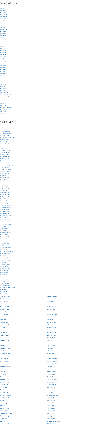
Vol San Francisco (4, 251)
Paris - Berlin (3, 371)
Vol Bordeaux (3, 160)
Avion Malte (2, 118)
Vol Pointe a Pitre (4, 241)
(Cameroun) (7, 285)
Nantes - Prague (4, 403)
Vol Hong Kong (3, 190)
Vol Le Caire (2, 196)
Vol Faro (2, 179)
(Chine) (8, 190)
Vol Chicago (2, 171)
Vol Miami (2, 220)
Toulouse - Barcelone (52, 361)
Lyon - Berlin (3, 374)
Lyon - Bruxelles (51, 387)
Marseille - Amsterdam (52, 338)
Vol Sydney (2, 260)
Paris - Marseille (51, 366)
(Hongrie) (8, 163)
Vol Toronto (2, 268)
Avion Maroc (3, 8)
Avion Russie (3, 82)
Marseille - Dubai (51, 424)
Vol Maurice (2, 215)
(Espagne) (7, 131)
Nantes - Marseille (4, 364)
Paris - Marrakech (51, 351)
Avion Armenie (3, 113)
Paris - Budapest (51, 400)
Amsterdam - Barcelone (6, 306)
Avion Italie (2, 48)
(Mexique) (7, 167)
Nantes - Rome (4, 418)
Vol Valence (2, 277)
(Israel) (7, 262)
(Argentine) (10, 165)
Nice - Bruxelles (4, 392)
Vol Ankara (2, 135)
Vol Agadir (2, 127)
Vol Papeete (2, 236)
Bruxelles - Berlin (4, 384)
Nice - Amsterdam (4, 317)
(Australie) (7, 260)
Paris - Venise (50, 325)
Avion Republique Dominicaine (7, 96)
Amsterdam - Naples (5, 296)
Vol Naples (2, 230)
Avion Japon (2, 86)
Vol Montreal (3, 293)
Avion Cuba (2, 71)
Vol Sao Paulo (3, 253)
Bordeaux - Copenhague (6, 413)
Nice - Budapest (51, 408)
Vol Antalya (2, 139)
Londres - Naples (51, 309)
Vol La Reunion (3, 283)
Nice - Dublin (3, 312)
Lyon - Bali (2, 343)
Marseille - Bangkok (5, 353)
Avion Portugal (3, 61)
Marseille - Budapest (5, 397)
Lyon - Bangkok (4, 351)
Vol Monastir (2, 222)
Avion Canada (3, 88)
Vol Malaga (2, 209)
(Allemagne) (7, 156)
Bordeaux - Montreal (52, 369)
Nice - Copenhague (51, 416)
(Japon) (6, 266)
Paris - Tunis (50, 319)
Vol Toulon (2, 270)
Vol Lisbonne (3, 201)
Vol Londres (2, 203)
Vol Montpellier (3, 224)
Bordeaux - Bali (4, 345)
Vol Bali (1, 146)
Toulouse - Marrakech (5, 424)
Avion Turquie (3, 18)
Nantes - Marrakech (51, 356)
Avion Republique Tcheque (6, 94)
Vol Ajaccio (2, 125)
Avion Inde (2, 27)
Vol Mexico (2, 217)
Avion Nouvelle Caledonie (5, 107)
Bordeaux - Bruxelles (52, 384)
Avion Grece (2, 23)
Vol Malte (2, 291)
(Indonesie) (6, 146)
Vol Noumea (2, 287)
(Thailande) (8, 150)
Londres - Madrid (51, 304)
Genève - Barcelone (52, 314)
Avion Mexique (3, 44)
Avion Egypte (3, 73)
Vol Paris (2, 239)
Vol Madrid (2, 207)
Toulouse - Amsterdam (5, 338)
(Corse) (6, 125)
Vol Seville (2, 255)
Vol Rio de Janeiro (4, 247)
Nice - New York (51, 397)
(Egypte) (7, 196)
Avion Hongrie (3, 39)
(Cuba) (8, 194)
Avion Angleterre (3, 77)
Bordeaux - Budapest (52, 403)
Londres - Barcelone (5, 314)
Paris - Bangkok (4, 330)
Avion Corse (2, 6)
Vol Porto (2, 243)
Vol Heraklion (3, 188)
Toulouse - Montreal (52, 379)
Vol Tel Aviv (2, 262)
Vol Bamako (2, 148)
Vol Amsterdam (3, 133)
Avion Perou (2, 75)
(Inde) (5, 175)
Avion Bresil (2, 99)
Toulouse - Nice (4, 322)
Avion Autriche (3, 103)
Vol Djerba (2, 177)
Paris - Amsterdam (4, 335)
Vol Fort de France (4, 184)
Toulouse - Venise (51, 332)
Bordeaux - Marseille (5, 366)
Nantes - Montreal (51, 374)
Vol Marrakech (3, 211)
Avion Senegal (3, 54)
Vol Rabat (2, 245)
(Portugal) (6, 179)
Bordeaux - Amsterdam (5, 340)
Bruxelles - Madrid (51, 306)
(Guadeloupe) (11, 241)
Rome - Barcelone (51, 312)
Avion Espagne (3, 12)
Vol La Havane (3, 194)
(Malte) (6, 291)
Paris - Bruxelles (4, 390)
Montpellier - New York (5, 395)
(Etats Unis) (7, 144)
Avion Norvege (3, 31)
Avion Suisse (3, 65)
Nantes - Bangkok (4, 325)
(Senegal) (7, 173)
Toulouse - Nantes (51, 317)
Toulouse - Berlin (51, 382)
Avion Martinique (3, 63)
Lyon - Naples (3, 304)
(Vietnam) (6, 186)
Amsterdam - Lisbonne (5, 299)
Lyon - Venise (3, 332)
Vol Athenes (2, 141)
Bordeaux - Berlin (4, 379)
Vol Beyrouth (3, 158)
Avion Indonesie (3, 25)
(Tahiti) (7, 236)
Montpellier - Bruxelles (52, 395)
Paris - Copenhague (5, 416)
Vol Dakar (2, 173)
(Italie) (6, 230)
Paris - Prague (3, 405)
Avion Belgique (3, 37)
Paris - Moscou (50, 390)
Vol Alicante (2, 131)
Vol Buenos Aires (4, 165)
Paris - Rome (3, 319)
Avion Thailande (3, 29)
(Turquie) (7, 135)
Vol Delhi (2, 175)
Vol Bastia (2, 154)
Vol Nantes (2, 228)
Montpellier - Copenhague (53, 421)
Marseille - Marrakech (52, 353)
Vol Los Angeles (3, 205)
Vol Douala (2, 285)
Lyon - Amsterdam (51, 335)
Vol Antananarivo (4, 137)
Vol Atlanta (2, 144)
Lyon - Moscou (3, 387)
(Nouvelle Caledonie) (10, 287)
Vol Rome (2, 249)
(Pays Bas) (9, 133)
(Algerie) (6, 129)
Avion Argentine (3, 42)
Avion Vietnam (3, 67)
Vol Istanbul (2, 192)
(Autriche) (7, 281)
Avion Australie (3, 80)
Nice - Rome (50, 348)
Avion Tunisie (3, 56)
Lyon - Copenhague (52, 418)
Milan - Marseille (4, 301)
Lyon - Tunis (3, 421)
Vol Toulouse (3, 272)
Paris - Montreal (4, 377)
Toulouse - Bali (50, 343)
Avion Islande (3, 111)
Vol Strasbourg (3, 258)
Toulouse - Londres (51, 322)
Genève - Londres (4, 309)
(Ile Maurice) (8, 215)
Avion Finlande (3, 69)
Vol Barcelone (3, 152)
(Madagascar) (11, 137)
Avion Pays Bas (3, 16)
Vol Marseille (3, 213)
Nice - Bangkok (4, 358)
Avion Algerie (3, 10)
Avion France (3, 35)
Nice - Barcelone (4, 369)
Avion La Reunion (4, 105)
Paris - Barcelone (51, 330)
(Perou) (5, 198)
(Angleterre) (8, 203)
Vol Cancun (2, 167)
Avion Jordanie (3, 14)
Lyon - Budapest (51, 410)
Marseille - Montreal (52, 371)
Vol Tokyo (2, 266)
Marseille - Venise (51, 327)
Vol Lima (2, 198)
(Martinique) (11, 184)
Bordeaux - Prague (4, 408)
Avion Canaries (3, 109)
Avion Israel (2, 101)
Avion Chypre (3, 50)
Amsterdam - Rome (51, 299)
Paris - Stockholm (4, 356)
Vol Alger (2, 129)
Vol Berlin (2, 156)
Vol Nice (2, 234)
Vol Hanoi (2, 186)
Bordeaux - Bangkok (5, 348)
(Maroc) (6, 127)
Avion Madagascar (4, 20)
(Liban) (7, 158)
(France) (8, 160)
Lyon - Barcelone (4, 327)
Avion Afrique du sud (4, 58)
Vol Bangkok (2, 150)
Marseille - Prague (4, 400)
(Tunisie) (7, 177)
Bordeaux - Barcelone (52, 358)
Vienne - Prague (4, 410)
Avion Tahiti (2, 90)
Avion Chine (2, 46)
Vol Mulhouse (3, 226)
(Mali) (7, 148)
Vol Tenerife (2, 264)
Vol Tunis (2, 274)
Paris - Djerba (50, 413)
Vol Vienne (2, 281)
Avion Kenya (3, 84)
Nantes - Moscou (51, 392)
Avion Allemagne (3, 33)
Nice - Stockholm (4, 361)
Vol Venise (2, 279)
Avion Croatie (3, 52)
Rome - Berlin (50, 301)
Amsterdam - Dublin (52, 296)
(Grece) (7, 141)
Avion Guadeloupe (4, 92)
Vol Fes (1, 182)
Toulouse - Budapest (52, 405)
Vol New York (3, 232)
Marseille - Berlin (51, 377)
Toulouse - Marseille (52, 364)
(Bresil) (10, 247)
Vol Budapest (3, 163)
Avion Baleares (3, 115)
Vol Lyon (2, 289)
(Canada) (7, 268)
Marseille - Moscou (4, 382)
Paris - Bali (49, 340)
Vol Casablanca (3, 169)
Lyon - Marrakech (51, 345)
